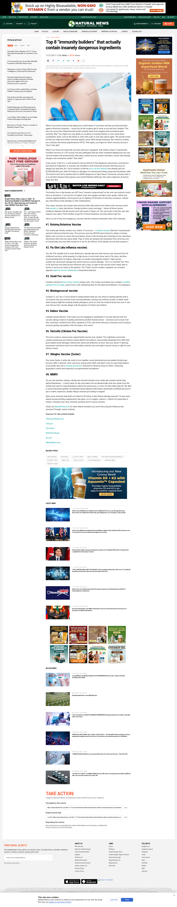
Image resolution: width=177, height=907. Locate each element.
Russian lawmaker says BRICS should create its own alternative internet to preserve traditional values (99, 609)
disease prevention (74, 366)
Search (172, 17)
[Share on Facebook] (53, 60)
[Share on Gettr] (78, 60)
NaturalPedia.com (62, 406)
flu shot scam (74, 66)
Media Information (81, 860)
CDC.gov (49, 423)
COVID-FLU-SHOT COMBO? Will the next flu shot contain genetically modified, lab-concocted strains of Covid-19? (101, 774)
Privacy (54, 888)
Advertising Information (83, 863)
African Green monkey (70, 282)
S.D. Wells (63, 55)
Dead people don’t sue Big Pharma (84, 695)
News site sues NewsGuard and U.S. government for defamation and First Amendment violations (98, 590)
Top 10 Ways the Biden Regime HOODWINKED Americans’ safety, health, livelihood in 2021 (98, 676)
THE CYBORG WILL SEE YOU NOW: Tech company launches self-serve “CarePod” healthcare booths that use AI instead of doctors (101, 570)
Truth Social (146, 857)
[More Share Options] (83, 60)
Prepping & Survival (109, 31)
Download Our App (144, 17)
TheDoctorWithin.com (55, 419)
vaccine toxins (90, 68)
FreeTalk (144, 863)
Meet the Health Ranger (83, 849)
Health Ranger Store (115, 852)
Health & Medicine (70, 31)
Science (125, 31)
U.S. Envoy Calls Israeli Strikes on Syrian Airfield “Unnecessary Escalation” (22, 90)
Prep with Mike (23, 17)
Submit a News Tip (81, 866)
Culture (55, 31)
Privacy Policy (79, 868)
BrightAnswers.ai (130, 17)
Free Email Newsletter (82, 852)
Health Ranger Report (14, 191)
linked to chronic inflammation (65, 270)
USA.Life (144, 871)
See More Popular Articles (23, 151)
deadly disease (103, 230)
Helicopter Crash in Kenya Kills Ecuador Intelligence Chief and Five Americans (22, 70)
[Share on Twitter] (58, 60)
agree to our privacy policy (60, 902)
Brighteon (12, 17)
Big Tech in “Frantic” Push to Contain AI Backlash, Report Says (22, 126)
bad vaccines (55, 66)
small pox (65, 460)
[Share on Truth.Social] (73, 60)
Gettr (143, 860)
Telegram (145, 852)
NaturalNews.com (53, 442)
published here (73, 891)
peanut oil (54, 208)
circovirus (64, 66)
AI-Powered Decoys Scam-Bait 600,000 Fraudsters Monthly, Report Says (22, 62)
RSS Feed (112, 866)
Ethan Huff (85, 528)
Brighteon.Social (147, 849)
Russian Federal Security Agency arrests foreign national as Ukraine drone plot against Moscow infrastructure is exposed (20, 80)
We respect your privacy (12, 863)
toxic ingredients (66, 68)
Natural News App (115, 857)
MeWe (144, 866)
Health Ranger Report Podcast (119, 854)
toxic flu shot (54, 68)
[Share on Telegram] (63, 60)
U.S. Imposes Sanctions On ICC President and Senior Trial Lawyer (20, 134)
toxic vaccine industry (98, 168)
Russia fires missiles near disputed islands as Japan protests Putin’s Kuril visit (21, 99)
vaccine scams (78, 68)
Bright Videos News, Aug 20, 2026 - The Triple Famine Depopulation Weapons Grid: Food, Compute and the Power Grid (13, 246)
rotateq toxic (118, 66)
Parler (144, 854)
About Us (156, 17)
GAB (143, 868)
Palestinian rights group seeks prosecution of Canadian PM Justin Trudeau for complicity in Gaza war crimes (100, 551)
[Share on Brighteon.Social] (48, 60)
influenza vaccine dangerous (102, 66)
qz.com (49, 438)
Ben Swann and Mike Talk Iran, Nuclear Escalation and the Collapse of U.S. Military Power (13, 214)
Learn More (114, 900)
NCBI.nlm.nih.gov (53, 433)
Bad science (55, 37)
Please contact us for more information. (59, 827)
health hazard (85, 66)
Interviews (33, 17)
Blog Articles (113, 863)
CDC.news (50, 428)
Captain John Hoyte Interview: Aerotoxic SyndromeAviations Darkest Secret (30, 244)
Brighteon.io (146, 846)
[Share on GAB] (68, 60)
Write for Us (79, 857)
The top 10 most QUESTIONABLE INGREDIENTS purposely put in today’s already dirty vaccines (101, 716)
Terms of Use (79, 871)
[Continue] (49, 857)
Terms (60, 888)
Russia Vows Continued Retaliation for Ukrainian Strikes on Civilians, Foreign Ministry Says (21, 143)
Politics (45, 31)
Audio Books (44, 17)
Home (4, 17)
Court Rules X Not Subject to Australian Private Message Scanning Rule (22, 118)
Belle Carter (85, 508)
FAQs (163, 17)
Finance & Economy (89, 31)
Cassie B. (84, 547)
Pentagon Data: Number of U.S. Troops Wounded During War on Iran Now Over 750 (22, 53)
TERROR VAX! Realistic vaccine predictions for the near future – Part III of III (99, 754)
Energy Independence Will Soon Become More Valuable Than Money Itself (13, 230)
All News (112, 849)
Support (77, 854)
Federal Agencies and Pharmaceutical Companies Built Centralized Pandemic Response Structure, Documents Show (22, 109)
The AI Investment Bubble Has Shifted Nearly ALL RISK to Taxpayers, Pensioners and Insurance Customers (32, 231)
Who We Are (79, 846)
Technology (137, 31)
